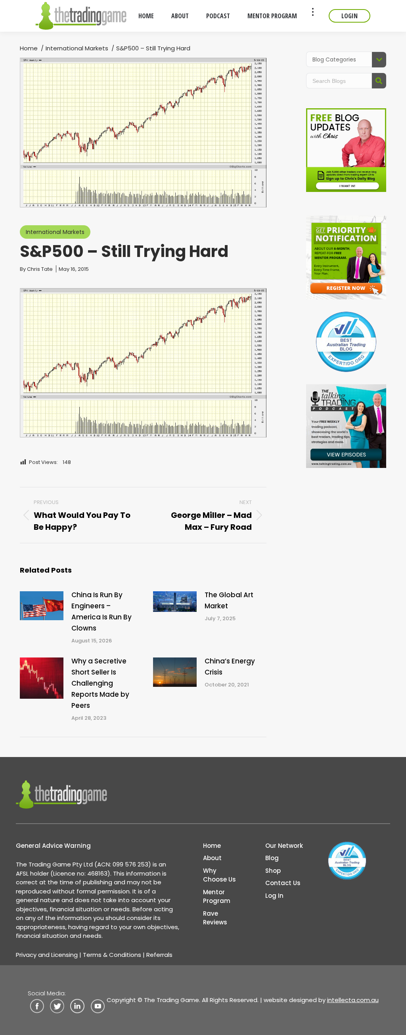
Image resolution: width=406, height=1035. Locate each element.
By (36, 269)
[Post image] (41, 605)
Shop (273, 870)
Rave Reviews (215, 918)
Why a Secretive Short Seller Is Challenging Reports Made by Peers (100, 683)
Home (212, 845)
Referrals (159, 955)
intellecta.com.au (353, 1000)
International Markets (55, 232)
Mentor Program (216, 896)
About (212, 858)
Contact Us (283, 883)
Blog (272, 858)
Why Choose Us (219, 875)
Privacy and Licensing (47, 955)
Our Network (284, 845)
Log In (274, 895)
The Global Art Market (229, 600)
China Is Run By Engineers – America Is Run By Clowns (101, 611)
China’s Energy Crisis (230, 666)
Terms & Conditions (112, 955)
